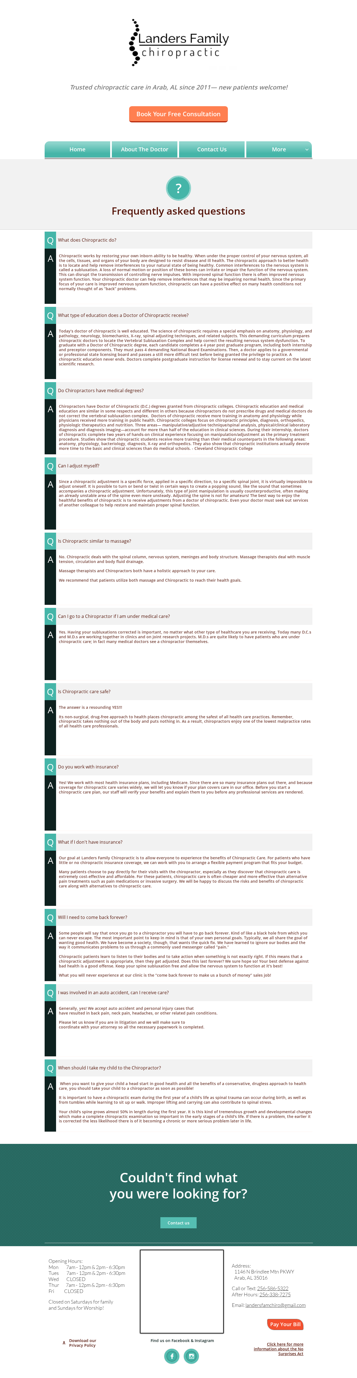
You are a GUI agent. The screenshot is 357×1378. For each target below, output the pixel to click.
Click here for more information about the (278, 1346)
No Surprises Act (290, 1351)
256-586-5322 (272, 1288)
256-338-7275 (275, 1294)
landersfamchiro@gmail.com (275, 1305)
